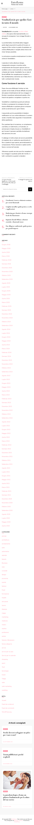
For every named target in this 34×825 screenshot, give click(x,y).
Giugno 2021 (6, 476)
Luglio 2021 (6, 472)
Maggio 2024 (6, 341)
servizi (4, 17)
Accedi (4, 700)
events (4, 582)
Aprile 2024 (6, 345)
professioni (5, 632)
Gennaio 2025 (6, 310)
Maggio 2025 (6, 295)
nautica (4, 628)
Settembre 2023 (7, 372)
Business (4, 563)
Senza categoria (7, 644)
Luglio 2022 (6, 426)
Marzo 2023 (6, 395)
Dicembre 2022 (7, 406)
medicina (5, 621)
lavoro (4, 605)
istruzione (5, 601)
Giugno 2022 (6, 429)
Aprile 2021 (6, 483)
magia (4, 613)
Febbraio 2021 (6, 491)
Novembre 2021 (7, 456)
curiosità (4, 571)
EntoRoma (17, 2)
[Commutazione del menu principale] (2, 3)
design (4, 575)
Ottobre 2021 (6, 460)
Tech (3, 667)
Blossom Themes (18, 820)
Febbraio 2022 (6, 445)
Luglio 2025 (6, 287)
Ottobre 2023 (6, 368)
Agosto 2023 (6, 376)
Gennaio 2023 (6, 402)
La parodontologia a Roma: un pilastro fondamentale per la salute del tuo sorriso (16, 797)
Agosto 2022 (6, 422)
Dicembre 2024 (7, 314)
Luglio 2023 (6, 379)
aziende (4, 555)
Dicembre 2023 (7, 360)
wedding (5, 690)
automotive (5, 551)
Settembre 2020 (7, 510)
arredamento (6, 544)
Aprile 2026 (6, 252)
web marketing (7, 686)
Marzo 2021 (6, 487)
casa (3, 567)
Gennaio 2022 (6, 449)
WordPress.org (7, 712)
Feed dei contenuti (8, 704)
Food (3, 590)
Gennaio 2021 (6, 495)
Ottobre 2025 (6, 275)
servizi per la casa (7, 652)
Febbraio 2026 (6, 260)
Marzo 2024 (6, 349)
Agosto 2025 (6, 283)
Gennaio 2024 (6, 356)
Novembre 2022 (7, 410)
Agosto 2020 (6, 514)
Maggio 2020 (6, 522)
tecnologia (5, 671)
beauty (4, 559)
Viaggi (4, 679)
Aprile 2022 (6, 437)
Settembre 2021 (7, 464)
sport (3, 663)
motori (4, 625)
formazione (5, 594)
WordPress (17, 822)
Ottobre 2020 (6, 507)
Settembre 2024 (7, 325)
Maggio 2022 (6, 433)
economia (5, 578)
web (3, 682)
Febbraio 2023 (6, 399)
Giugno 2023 (6, 383)
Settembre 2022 (7, 418)
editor (5, 27)
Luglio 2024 (6, 333)
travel (4, 675)
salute (4, 636)
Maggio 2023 (6, 387)
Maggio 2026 (6, 248)
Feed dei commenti (8, 708)
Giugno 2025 (6, 291)
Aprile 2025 (6, 298)
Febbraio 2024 (6, 352)
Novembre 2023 (7, 364)
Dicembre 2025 (7, 268)
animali (4, 536)
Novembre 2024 (7, 318)
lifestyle (4, 609)
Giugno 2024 (6, 337)
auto (3, 548)
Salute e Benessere (8, 640)
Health (4, 598)
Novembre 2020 (7, 503)
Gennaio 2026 (6, 264)
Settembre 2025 (7, 279)
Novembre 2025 (7, 272)
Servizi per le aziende (9, 655)
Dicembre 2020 (7, 499)
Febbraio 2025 (6, 306)
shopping (5, 659)
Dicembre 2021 (7, 453)
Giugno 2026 (6, 245)
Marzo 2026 (6, 256)
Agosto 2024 (6, 329)
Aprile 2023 (6, 391)
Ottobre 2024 (6, 322)
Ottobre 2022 (6, 414)
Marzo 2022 (6, 441)
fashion (4, 586)
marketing (5, 617)
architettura (5, 540)
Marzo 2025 (6, 302)
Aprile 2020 (6, 526)
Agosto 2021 (6, 468)
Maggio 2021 (6, 480)
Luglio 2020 (6, 518)
